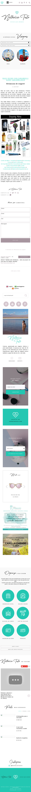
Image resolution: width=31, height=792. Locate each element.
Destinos (10, 78)
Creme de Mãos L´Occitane (8, 160)
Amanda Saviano (6, 256)
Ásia (8, 63)
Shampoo (23, 167)
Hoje (20, 711)
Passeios (23, 638)
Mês (29, 711)
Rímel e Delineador (18, 162)
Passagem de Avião (8, 638)
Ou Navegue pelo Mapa (15, 453)
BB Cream (21, 165)
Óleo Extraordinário (15, 164)
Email (18, 193)
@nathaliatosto (16, 765)
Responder (24, 256)
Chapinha (19, 160)
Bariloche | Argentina (21, 738)
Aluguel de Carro (8, 621)
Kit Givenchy (26, 160)
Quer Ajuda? (15, 646)
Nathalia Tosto (16, 190)
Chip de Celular (23, 621)
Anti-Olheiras (8, 167)
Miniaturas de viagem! (15, 84)
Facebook (26, 2)
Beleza (5, 78)
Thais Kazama (17, 788)
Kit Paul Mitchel (5, 164)
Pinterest (24, 2)
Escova (10, 162)
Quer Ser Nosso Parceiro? (15, 649)
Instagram (19, 2)
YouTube (22, 2)
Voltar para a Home (15, 270)
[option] (8, 56)
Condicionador (7, 169)
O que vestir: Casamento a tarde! (21, 727)
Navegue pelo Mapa (7, 42)
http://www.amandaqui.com (8, 263)
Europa (22, 63)
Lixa (27, 169)
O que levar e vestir (18, 79)
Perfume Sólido (26, 164)
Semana (25, 711)
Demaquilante (21, 169)
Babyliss (14, 169)
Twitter (13, 193)
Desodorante (16, 167)
